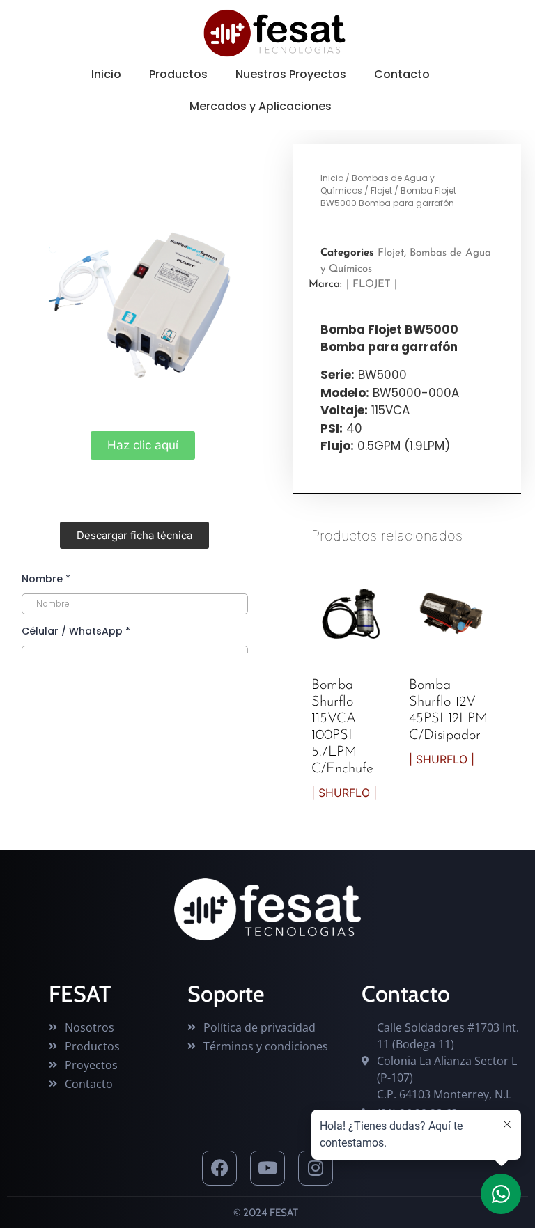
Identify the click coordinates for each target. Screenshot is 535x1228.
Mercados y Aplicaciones (260, 106)
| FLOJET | (371, 284)
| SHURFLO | (344, 793)
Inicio (106, 74)
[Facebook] (219, 1168)
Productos (178, 74)
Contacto (402, 74)
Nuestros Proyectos (290, 74)
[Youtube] (267, 1168)
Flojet (381, 190)
